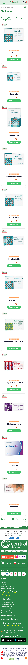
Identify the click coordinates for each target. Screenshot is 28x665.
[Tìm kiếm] (25, 7)
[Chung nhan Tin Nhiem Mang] (17, 659)
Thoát (17, 538)
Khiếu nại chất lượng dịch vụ (9, 593)
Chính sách (7, 599)
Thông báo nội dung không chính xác (12, 591)
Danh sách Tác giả (6, 613)
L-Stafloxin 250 (14, 259)
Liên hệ (3, 584)
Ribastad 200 (14, 300)
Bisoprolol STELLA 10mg (14, 383)
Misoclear (14, 507)
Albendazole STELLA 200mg (14, 342)
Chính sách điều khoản (8, 602)
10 (17, 519)
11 (20, 519)
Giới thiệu (4, 582)
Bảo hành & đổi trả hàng (8, 609)
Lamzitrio (14, 94)
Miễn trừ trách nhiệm (7, 589)
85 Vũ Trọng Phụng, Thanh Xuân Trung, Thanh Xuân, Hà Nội (13, 631)
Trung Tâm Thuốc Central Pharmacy (14, 650)
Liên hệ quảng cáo (6, 595)
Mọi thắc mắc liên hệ (10, 619)
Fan (8, 563)
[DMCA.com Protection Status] (11, 659)
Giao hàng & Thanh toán (8, 611)
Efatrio (14, 53)
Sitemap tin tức (11, 615)
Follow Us (4, 570)
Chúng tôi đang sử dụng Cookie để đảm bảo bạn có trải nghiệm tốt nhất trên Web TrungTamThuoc (13, 533)
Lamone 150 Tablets (14, 177)
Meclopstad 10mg (14, 424)
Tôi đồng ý (11, 538)
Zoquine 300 (14, 135)
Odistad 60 (14, 465)
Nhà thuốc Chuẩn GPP (7, 586)
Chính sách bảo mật (17, 535)
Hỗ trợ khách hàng (9, 579)
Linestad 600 (14, 218)
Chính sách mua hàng (7, 604)
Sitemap (3, 615)
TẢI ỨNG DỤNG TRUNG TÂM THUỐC (12, 636)
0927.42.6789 (13, 625)
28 (25, 519)
